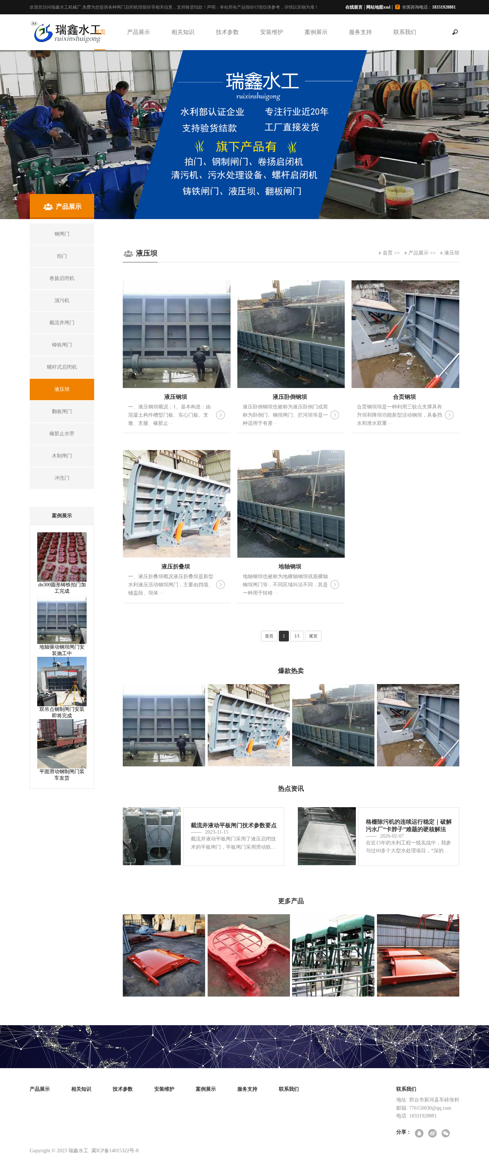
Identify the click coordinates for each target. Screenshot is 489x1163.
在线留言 (354, 7)
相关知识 (182, 32)
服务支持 (360, 32)
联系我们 (404, 32)
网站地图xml (378, 7)
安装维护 (271, 32)
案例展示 (316, 32)
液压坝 (451, 253)
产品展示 (138, 32)
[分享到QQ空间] (420, 1134)
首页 (100, 32)
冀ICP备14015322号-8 (115, 1150)
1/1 (297, 636)
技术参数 (227, 32)
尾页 (313, 636)
